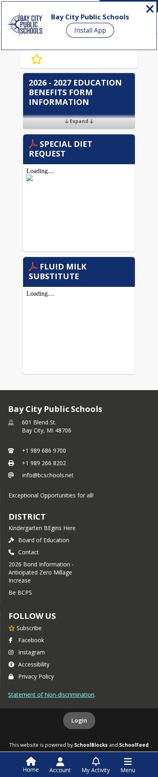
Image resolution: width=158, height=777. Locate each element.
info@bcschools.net (48, 475)
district (27, 516)
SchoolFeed (134, 744)
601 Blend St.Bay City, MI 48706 (46, 426)
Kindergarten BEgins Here (42, 528)
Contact (28, 552)
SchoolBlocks (91, 744)
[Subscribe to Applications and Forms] (36, 59)
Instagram (31, 652)
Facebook (31, 640)
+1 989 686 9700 (44, 450)
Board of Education (43, 540)
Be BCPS (20, 592)
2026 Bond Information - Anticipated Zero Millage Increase (41, 572)
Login (79, 720)
